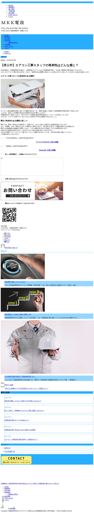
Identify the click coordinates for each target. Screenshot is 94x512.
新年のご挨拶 (8, 385)
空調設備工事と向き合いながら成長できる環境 (19, 430)
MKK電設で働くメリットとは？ (15, 282)
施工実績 (12, 9)
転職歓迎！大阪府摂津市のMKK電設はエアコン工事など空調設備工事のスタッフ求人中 (30, 483)
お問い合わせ (13, 15)
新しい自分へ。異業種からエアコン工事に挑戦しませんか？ (24, 410)
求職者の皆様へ (13, 42)
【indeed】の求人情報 (47, 150)
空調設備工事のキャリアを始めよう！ (16, 420)
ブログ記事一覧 (9, 451)
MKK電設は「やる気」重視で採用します (17, 314)
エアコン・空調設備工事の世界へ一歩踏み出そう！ (21, 439)
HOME (11, 5)
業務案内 (12, 7)
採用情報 (12, 11)
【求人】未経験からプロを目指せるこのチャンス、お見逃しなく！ (26, 388)
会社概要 (12, 13)
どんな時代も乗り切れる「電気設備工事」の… (19, 376)
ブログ (11, 17)
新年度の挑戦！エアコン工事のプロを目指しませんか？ (22, 401)
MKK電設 (8, 247)
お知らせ (15, 247)
